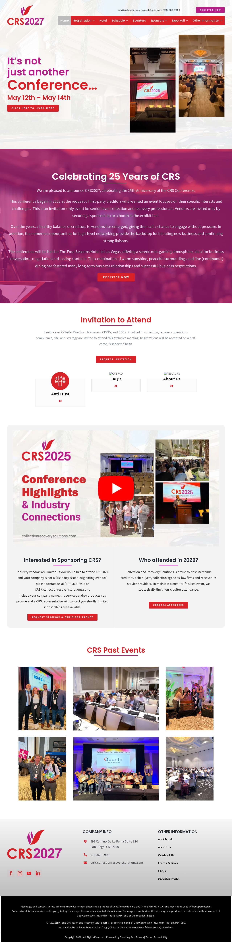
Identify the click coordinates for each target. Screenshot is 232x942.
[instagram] (20, 873)
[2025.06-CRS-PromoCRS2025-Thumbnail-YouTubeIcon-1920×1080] (116, 432)
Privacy (140, 937)
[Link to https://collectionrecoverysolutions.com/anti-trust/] (60, 401)
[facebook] (10, 873)
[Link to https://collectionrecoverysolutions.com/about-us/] (171, 386)
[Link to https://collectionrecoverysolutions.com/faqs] (116, 386)
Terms (149, 937)
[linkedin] (38, 873)
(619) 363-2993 (75, 584)
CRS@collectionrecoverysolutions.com (62, 589)
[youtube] (29, 873)
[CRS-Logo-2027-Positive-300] (25, 7)
